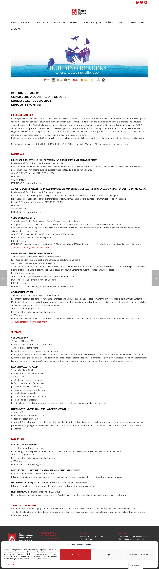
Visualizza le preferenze (140, 554)
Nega (107, 554)
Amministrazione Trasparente (91, 536)
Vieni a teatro (42, 22)
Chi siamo (25, 22)
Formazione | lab (92, 22)
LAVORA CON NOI (136, 22)
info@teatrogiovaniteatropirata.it (136, 536)
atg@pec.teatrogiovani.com (133, 539)
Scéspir (109, 22)
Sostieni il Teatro (86, 539)
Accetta (75, 554)
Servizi (121, 22)
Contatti (15, 29)
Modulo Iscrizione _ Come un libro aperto (31, 247)
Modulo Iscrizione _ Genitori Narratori (29, 321)
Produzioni (59, 22)
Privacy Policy (12, 564)
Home (13, 22)
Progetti (74, 22)
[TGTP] (79, 11)
